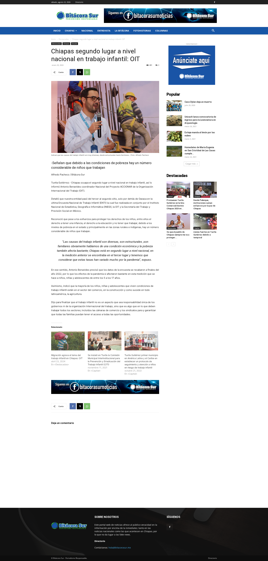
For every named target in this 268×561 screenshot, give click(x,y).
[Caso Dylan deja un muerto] (174, 105)
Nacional (87, 30)
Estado (74, 43)
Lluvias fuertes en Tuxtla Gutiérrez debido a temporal (204, 235)
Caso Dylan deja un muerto (198, 102)
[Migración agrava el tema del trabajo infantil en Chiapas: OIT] (68, 341)
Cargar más (190, 163)
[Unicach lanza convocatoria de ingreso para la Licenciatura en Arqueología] (174, 120)
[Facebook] (214, 2)
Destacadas (64, 39)
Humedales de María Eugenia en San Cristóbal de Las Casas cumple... (200, 150)
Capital (170, 196)
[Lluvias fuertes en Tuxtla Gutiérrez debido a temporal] (205, 221)
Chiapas (69, 30)
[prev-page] (168, 244)
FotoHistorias (142, 30)
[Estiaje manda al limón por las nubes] (174, 136)
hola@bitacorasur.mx (120, 547)
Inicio (56, 30)
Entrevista (103, 30)
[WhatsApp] (87, 72)
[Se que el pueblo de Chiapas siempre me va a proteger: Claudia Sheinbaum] (178, 221)
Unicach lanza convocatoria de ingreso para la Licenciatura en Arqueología (200, 120)
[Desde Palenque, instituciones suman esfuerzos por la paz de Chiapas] (205, 190)
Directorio (79, 2)
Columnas (161, 30)
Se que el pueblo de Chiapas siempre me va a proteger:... (178, 235)
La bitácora (122, 30)
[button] (213, 30)
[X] (80, 72)
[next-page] (173, 244)
